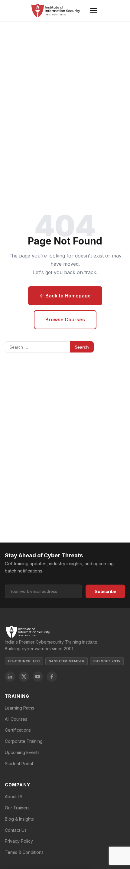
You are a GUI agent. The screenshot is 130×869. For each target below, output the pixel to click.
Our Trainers (17, 807)
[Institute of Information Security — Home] (55, 10)
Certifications (18, 730)
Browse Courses (65, 319)
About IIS (13, 796)
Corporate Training (24, 741)
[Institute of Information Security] (65, 632)
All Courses (16, 719)
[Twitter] (24, 676)
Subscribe (105, 591)
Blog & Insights (19, 818)
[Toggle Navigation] (94, 10)
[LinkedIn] (10, 676)
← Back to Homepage (65, 296)
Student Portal (19, 763)
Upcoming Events (22, 752)
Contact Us (16, 830)
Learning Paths (19, 707)
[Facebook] (52, 676)
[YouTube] (38, 676)
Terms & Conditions (24, 852)
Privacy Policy (19, 841)
